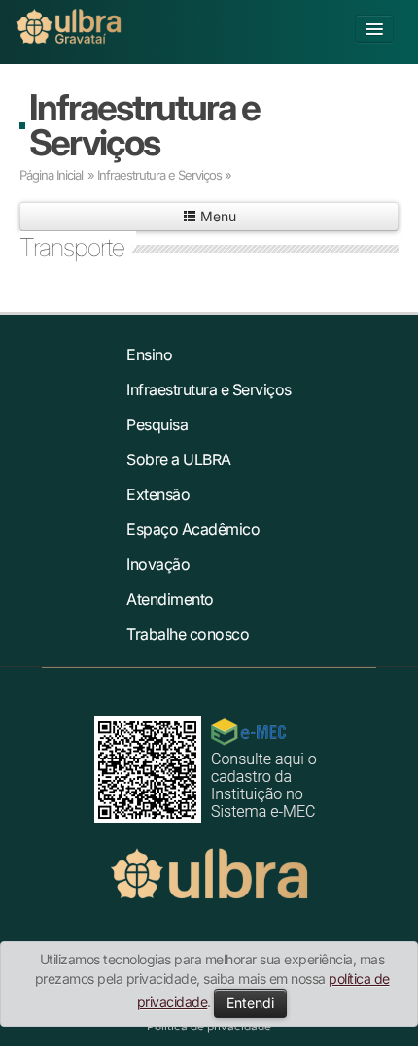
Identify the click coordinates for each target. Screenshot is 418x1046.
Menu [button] (216, 216)
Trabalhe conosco (187, 634)
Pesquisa (157, 424)
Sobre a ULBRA (178, 459)
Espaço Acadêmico (193, 529)
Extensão (158, 494)
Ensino (149, 354)
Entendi (250, 1003)
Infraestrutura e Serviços (144, 124)
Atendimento (170, 599)
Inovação (158, 564)
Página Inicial (51, 175)
